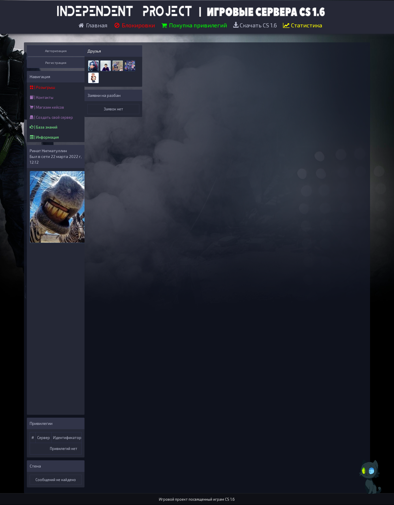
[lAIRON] (93, 65)
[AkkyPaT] (93, 77)
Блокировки (138, 25)
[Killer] (129, 65)
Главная (96, 25)
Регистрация (55, 63)
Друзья (94, 50)
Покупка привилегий (197, 25)
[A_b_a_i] (105, 65)
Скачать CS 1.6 (258, 25)
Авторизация (56, 51)
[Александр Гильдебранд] (117, 65)
